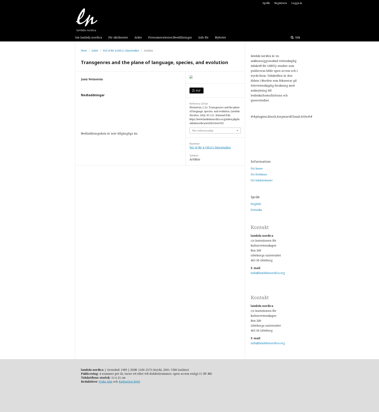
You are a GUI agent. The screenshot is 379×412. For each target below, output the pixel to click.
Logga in (296, 3)
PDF (198, 90)
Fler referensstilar (203, 130)
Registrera (280, 3)
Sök (297, 37)
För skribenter (118, 37)
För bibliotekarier (262, 180)
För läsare (257, 168)
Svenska (256, 210)
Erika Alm (105, 381)
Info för (203, 37)
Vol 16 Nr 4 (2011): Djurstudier (121, 50)
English (256, 204)
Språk (266, 3)
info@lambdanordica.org (268, 273)
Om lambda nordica (88, 37)
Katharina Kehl (129, 381)
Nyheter (220, 37)
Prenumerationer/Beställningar (170, 37)
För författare (259, 174)
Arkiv (138, 37)
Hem (84, 50)
